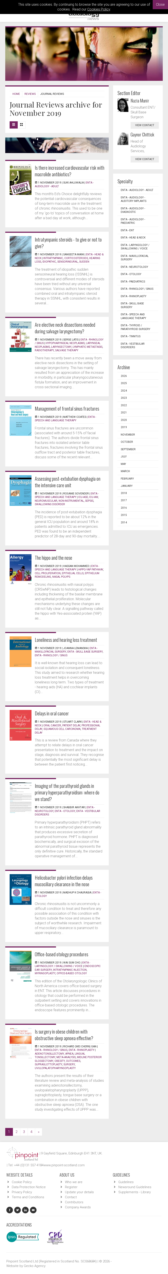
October (127, 441)
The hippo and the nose (53, 557)
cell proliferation (48, 573)
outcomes (73, 1060)
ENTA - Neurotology (134, 266)
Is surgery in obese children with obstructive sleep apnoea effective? (64, 1034)
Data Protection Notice (29, 1187)
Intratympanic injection (70, 969)
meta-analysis (66, 1057)
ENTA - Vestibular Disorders (133, 345)
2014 (124, 522)
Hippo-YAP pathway (90, 569)
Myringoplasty (45, 973)
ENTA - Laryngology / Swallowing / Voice (135, 247)
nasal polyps (61, 576)
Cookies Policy (98, 9)
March (125, 471)
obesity (59, 1060)
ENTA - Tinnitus (130, 336)
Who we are (73, 1182)
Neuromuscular (46, 500)
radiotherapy (44, 350)
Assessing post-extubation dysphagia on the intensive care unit (67, 482)
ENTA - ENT (127, 230)
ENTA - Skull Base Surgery (85, 651)
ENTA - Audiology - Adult (137, 190)
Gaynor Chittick (142, 134)
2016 (124, 507)
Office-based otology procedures (61, 954)
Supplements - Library (134, 1192)
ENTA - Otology (65, 811)
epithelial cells (73, 573)
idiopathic (49, 261)
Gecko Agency (35, 1266)
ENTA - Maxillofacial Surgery (135, 257)
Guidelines (126, 1182)
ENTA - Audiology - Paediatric (133, 221)
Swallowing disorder (50, 504)
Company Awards (78, 1207)
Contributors (74, 1202)
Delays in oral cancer (52, 713)
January (127, 485)
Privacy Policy (22, 1192)
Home (16, 93)
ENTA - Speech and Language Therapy (133, 316)
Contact (71, 1197)
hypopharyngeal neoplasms (65, 343)
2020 (124, 420)
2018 (124, 493)
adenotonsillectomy (49, 1053)
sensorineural (67, 261)
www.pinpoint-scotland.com (64, 1165)
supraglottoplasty (48, 1064)
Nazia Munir (140, 100)
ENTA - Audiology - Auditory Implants (133, 199)
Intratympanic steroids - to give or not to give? (68, 242)
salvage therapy (66, 350)
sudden (84, 261)
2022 (124, 405)
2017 (124, 500)
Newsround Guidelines (134, 1187)
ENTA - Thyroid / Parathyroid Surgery (135, 327)
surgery (69, 1064)
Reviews (30, 93)
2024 (124, 390)
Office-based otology (72, 973)
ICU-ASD (83, 497)
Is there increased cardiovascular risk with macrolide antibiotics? (69, 171)
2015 (124, 515)
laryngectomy (61, 346)
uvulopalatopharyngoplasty (55, 1068)
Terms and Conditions (28, 1197)
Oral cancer (52, 725)
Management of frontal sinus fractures (67, 408)
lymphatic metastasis (87, 346)
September (128, 449)
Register (71, 1187)
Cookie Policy (22, 1182)
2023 (124, 397)
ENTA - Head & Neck (133, 237)
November (128, 434)
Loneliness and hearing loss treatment (66, 639)
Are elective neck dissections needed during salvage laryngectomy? (65, 328)
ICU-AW (93, 497)
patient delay (71, 725)
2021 (124, 412)
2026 (124, 376)
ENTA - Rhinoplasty (81, 1050)
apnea (69, 1053)
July (124, 456)
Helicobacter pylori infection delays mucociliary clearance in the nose (64, 881)
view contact (144, 125)
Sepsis (89, 500)
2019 (124, 427)
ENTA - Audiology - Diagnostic (133, 210)
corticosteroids (76, 258)
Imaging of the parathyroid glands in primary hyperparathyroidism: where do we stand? (67, 792)
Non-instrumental (71, 500)
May (123, 464)
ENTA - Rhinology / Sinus (51, 655)
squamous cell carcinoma (62, 729)
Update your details (79, 1192)
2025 (124, 383)
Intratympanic (53, 258)
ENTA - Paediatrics (133, 281)
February (127, 478)
